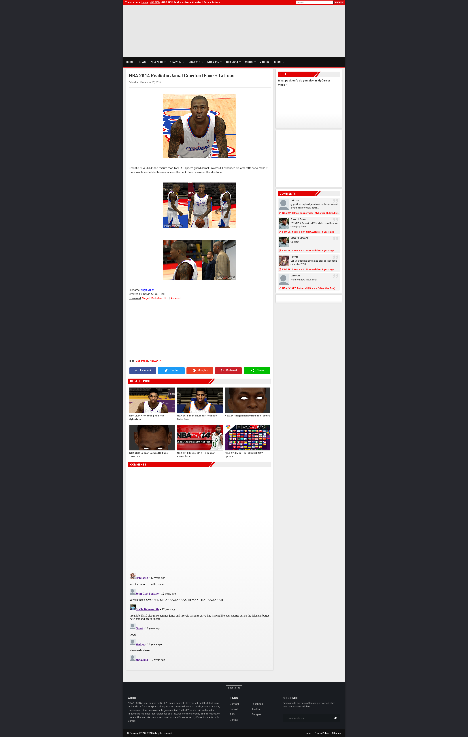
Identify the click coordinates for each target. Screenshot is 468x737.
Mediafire (156, 298)
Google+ (203, 370)
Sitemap (336, 733)
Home (308, 733)
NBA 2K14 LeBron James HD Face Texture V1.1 (148, 455)
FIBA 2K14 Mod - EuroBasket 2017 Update (244, 455)
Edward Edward (299, 219)
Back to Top (234, 687)
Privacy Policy (322, 733)
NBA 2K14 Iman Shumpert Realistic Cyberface (197, 417)
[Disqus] (199, 518)
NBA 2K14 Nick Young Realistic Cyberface (147, 417)
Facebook (145, 370)
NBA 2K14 (155, 360)
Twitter (174, 370)
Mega (145, 298)
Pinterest (231, 370)
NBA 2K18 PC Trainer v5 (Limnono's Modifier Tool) (308, 288)
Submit (234, 709)
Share (260, 370)
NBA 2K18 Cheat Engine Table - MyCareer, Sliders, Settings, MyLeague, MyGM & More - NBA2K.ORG (333, 213)
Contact (234, 703)
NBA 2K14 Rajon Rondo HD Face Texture (247, 415)
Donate (234, 719)
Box (166, 298)
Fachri (294, 256)
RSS (232, 714)
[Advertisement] (189, 30)
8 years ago (328, 232)
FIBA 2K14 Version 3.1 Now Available (301, 232)
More (277, 62)
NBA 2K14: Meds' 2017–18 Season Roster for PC (196, 455)
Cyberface (142, 360)
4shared (175, 298)
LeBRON (295, 275)
